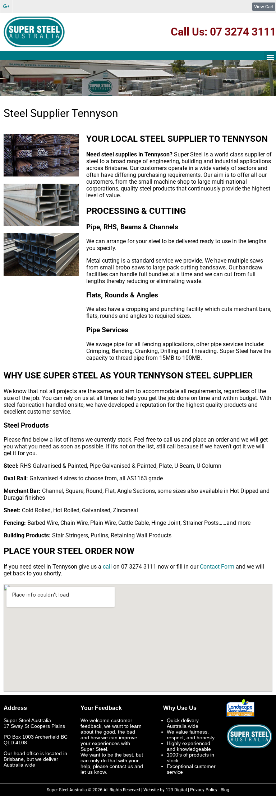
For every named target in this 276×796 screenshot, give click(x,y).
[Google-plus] (6, 6)
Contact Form (217, 566)
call (107, 566)
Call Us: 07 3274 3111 (223, 31)
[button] (270, 57)
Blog (225, 789)
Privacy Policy (203, 789)
